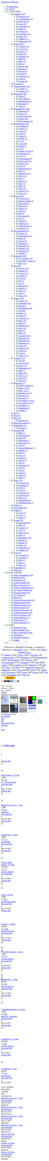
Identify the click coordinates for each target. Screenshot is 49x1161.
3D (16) (21, 361)
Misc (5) (21, 171)
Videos (24, 675)
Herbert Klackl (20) (21, 608)
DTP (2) (21, 488)
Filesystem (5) (24, 443)
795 (5, 956)
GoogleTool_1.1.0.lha (9, 1039)
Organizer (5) (23, 493)
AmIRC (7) (23, 89)
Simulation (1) (24, 343)
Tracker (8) (22, 81)
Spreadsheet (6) (24, 500)
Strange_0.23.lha (7, 865)
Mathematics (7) (24, 368)
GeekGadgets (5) (25, 159)
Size (2, 719)
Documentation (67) (21, 231)
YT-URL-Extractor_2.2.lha (12, 952)
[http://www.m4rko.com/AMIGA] (2, 1003)
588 (5, 1014)
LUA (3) (22, 166)
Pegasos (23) (23, 248)
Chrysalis (33, 655)
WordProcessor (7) (25, 503)
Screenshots (10, 672)
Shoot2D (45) (24, 338)
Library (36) (23, 119)
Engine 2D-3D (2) (25, 151)
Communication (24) (21, 86)
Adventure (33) (24, 303)
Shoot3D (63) (24, 341)
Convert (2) (23, 49)
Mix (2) (21, 64)
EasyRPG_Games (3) (27, 261)
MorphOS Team (20, 628)
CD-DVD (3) (23, 199)
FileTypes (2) (23, 21)
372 (5, 840)
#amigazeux (6, 1076)
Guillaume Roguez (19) (22, 613)
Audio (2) (22, 136)
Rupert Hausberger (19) (22, 610)
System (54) (18, 520)
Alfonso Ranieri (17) (21, 618)
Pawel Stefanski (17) (21, 623)
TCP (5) (21, 468)
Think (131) (23, 356)
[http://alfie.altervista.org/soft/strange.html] (2, 858)
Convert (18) (23, 363)
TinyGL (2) (23, 376)
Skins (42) (22, 36)
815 (5, 899)
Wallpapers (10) (24, 41)
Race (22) (22, 328)
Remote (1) (23, 450)
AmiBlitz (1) (23, 126)
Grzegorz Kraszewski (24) (24, 600)
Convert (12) (23, 483)
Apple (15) (22, 233)
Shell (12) (22, 545)
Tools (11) (22, 194)
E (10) (21, 149)
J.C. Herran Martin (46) (22, 590)
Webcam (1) (23, 228)
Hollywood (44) (24, 116)
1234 (6, 929)
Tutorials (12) (23, 251)
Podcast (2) (23, 69)
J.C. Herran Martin (8, 782)
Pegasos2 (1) (23, 398)
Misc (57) (17, 418)
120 (5, 780)
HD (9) (21, 213)
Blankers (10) (23, 16)
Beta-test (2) (23, 421)
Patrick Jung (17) (20, 620)
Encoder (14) (23, 56)
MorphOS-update (33, 667)
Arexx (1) (22, 513)
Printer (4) (22, 221)
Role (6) (21, 331)
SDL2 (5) (22, 189)
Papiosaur (5, 812)
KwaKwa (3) (23, 91)
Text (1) (21, 293)
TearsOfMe (5, 842)
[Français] (14, 2)
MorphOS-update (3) (21, 423)
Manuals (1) (23, 243)
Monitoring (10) (24, 538)
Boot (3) (21, 525)
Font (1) (21, 563)
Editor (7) (22, 316)
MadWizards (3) (24, 101)
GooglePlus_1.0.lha (9, 1069)
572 (5, 869)
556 (5, 1073)
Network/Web (6, 784)
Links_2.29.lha (7, 895)
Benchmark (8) (24, 523)
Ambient (7, 655)
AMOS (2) (22, 129)
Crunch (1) (22, 276)
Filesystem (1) (24, 204)
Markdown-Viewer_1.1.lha (12, 805)
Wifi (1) (21, 478)
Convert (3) (23, 558)
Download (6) (24, 435)
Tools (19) (22, 296)
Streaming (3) (23, 465)
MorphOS (18, 649)
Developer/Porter (8, 723)
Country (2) (23, 528)
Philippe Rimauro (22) (22, 605)
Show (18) (22, 373)
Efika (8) (22, 238)
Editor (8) (22, 54)
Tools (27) (22, 378)
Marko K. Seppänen (9, 1016)
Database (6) (23, 485)
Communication (8, 657)
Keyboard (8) (23, 216)
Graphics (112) (19, 358)
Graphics (17, 665)
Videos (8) (17, 570)
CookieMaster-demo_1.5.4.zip (13, 1009)
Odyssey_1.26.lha (8, 924)
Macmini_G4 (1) (25, 393)
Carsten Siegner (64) (21, 583)
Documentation (8, 662)
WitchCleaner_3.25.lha (10, 775)
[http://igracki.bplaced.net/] (2, 947)
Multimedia (6, 670)
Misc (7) (21, 371)
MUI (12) (22, 176)
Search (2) (22, 288)
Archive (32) (23, 268)
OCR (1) (22, 490)
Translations (11, 675)
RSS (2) (21, 453)
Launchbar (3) (24, 26)
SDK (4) (22, 186)
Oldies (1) (17, 505)
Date (3, 730)
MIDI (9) (22, 59)
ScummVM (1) (24, 336)
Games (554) (18, 298)
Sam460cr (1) (23, 406)
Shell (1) (21, 518)
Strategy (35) (23, 348)
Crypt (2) (22, 278)
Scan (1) (21, 455)
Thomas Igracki (7, 959)
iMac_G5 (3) (23, 391)
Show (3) (22, 291)
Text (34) (17, 553)
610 (5, 984)
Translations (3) (19, 568)
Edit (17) (22, 560)
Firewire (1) (23, 206)
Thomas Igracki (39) (21, 593)
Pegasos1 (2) (23, 396)
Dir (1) (21, 281)
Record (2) (22, 71)
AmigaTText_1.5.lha (9, 835)
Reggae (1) (22, 181)
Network (20, 670)
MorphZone (18, 635)
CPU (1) (21, 530)
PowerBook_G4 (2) (26, 401)
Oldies (44, 670)
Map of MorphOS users (22, 633)
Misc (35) (22, 321)
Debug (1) (22, 146)
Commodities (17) (25, 19)
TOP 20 (11, 9)
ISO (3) (16, 413)
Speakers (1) (23, 223)
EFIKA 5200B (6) (25, 386)
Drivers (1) (22, 51)
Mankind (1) (23, 104)
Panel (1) (22, 29)
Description (5, 716)
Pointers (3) (23, 31)
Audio (20, 655)
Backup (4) (23, 271)
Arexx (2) (22, 131)
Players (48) (23, 66)
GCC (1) (22, 156)
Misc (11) (22, 565)
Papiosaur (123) (19, 580)
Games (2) (22, 241)
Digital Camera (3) (25, 201)
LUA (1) (22, 515)
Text (46, 672)
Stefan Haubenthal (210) (23, 575)
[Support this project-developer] (2, 771)
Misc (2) (21, 535)
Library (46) (23, 164)
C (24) (21, 141)
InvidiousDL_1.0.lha (9, 979)
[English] (5, 2)
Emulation (24, 662)
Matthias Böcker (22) (21, 603)
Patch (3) (22, 323)
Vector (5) (22, 381)
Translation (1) (24, 548)
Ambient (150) (19, 14)
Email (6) (22, 438)
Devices (29, 660)
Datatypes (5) (23, 111)
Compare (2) (23, 555)
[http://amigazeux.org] (2, 1062)
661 (5, 1044)
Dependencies (41, 657)
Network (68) (18, 430)
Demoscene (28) (20, 94)
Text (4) (21, 353)
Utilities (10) (23, 550)
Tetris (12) (22, 351)
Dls (2, 721)
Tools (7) (22, 79)
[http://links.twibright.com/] (2, 888)
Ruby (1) (22, 184)
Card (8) (21, 311)
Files (37, 662)
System (35, 672)
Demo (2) (22, 313)
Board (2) (22, 306)
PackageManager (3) (26, 448)
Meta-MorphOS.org (21, 630)
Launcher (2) (23, 318)
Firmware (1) (23, 533)
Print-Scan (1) (24, 495)
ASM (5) (22, 134)
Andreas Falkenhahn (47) (23, 588)
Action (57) (23, 301)
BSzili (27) (17, 598)
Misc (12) (22, 61)
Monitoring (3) (24, 174)
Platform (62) (23, 326)
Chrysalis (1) (18, 84)
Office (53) (17, 480)
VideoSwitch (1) (25, 226)
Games (4, 665)
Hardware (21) (19, 383)
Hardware (33, 665)
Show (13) (22, 498)
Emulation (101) (20, 256)
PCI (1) (21, 218)
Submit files (13, 6)
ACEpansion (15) (25, 258)
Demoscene (25, 657)
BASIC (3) (22, 139)
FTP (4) (21, 445)
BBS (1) (21, 433)
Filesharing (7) (24, 440)
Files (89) (17, 266)
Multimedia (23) (19, 425)
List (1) (21, 283)
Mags (8, 667)
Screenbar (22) (24, 34)
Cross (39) (22, 144)
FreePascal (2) (24, 154)
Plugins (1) (22, 540)
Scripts (24, 672)
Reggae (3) (22, 543)
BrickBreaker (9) (25, 308)
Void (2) (21, 106)
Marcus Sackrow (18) (22, 615)
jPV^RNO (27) (19, 595)
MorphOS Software (21, 637)
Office (32, 670)
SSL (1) (21, 463)
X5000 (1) (22, 253)
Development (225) (21, 124)
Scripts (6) (22, 74)
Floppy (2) (22, 209)
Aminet (16, 640)
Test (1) (21, 470)
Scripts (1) (22, 428)
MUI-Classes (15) (25, 121)
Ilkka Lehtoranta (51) (21, 585)
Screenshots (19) (20, 508)
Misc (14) (22, 263)
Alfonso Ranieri (7, 872)
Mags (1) (17, 416)
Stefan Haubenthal (8, 902)
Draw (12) (22, 366)
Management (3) (25, 169)
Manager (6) (23, 286)
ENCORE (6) (24, 99)
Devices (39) (18, 196)
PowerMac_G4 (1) (26, 403)
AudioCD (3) (23, 46)
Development (13, 660)
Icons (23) (22, 24)
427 (5, 810)
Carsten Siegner (7, 1046)
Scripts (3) (17, 510)
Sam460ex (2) (24, 408)
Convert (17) (23, 273)
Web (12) (22, 475)
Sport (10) (22, 346)
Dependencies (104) (21, 109)
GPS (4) (21, 211)
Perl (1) (21, 179)
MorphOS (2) (23, 246)
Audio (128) (18, 44)
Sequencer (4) (24, 76)
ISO (44, 665)
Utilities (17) (23, 39)
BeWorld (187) (19, 578)
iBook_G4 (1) (24, 388)
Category (4, 725)
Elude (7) (22, 96)
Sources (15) (23, 191)
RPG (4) (21, 333)
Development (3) (25, 236)
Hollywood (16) (24, 161)
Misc (17, 667)
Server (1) (22, 460)
